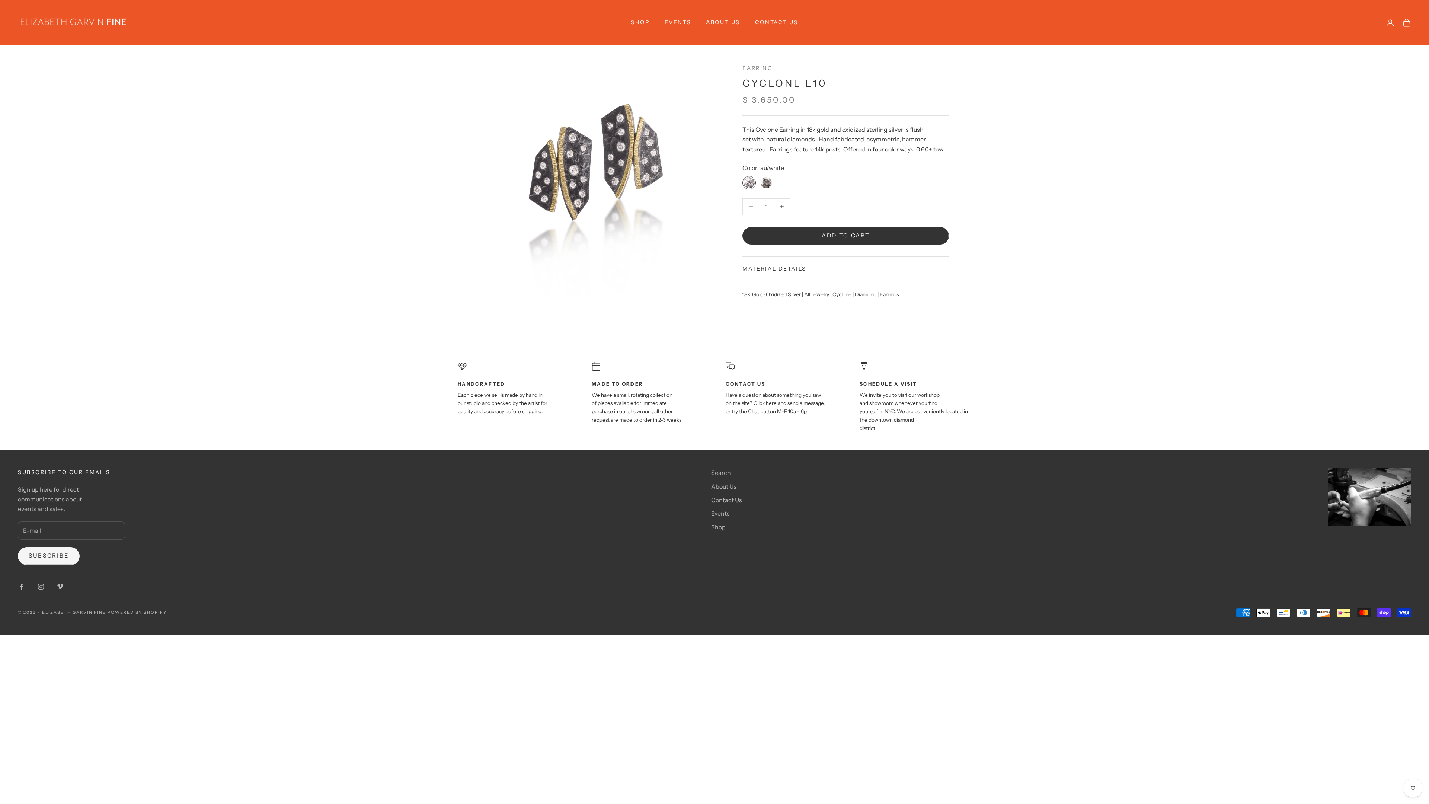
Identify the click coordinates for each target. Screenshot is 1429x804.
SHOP (640, 22)
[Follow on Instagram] (41, 586)
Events (678, 22)
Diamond (865, 294)
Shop (718, 527)
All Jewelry (816, 294)
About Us (723, 22)
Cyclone (841, 294)
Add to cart (846, 235)
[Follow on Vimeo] (60, 586)
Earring (757, 68)
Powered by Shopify (137, 612)
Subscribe (49, 555)
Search (721, 472)
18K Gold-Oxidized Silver (771, 294)
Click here (765, 403)
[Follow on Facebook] (21, 586)
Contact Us (776, 22)
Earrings (889, 294)
